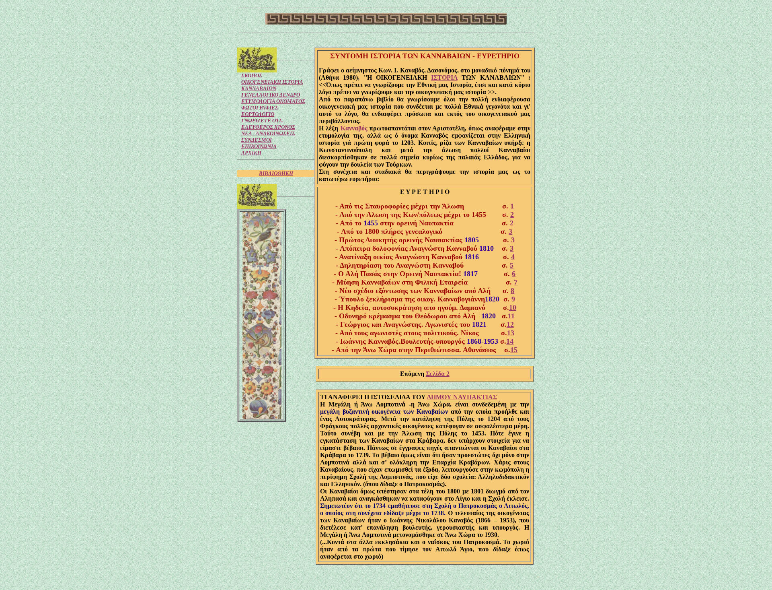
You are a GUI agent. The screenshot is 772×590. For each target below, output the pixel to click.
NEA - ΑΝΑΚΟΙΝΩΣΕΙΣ (268, 133)
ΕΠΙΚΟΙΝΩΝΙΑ (259, 146)
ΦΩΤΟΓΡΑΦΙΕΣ (259, 108)
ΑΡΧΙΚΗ (251, 153)
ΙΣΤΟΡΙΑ (444, 77)
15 (513, 350)
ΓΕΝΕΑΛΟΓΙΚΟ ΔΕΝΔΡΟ (270, 95)
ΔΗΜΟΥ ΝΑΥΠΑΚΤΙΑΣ (462, 397)
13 (510, 333)
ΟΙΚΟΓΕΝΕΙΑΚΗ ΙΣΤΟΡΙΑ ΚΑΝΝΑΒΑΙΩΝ (272, 85)
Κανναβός (354, 128)
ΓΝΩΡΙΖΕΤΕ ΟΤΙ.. (262, 121)
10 (512, 307)
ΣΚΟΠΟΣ (251, 75)
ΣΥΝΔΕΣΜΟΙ (256, 140)
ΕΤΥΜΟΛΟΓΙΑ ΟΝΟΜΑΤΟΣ (273, 101)
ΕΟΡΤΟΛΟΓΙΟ (257, 114)
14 (509, 341)
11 (511, 316)
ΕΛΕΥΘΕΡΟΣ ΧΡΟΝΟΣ (268, 127)
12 (510, 324)
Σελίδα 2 (438, 373)
